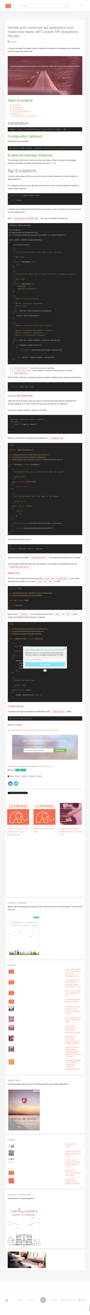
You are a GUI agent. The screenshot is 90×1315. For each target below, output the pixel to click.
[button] (45, 649)
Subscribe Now (45, 664)
